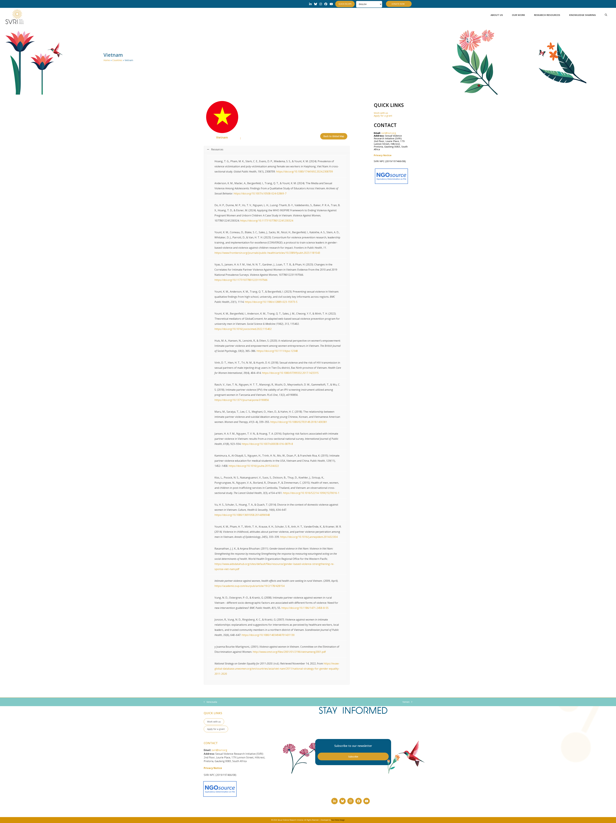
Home (106, 60)
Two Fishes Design (338, 820)
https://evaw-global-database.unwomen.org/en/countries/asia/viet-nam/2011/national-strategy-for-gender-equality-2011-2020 (276, 669)
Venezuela (210, 702)
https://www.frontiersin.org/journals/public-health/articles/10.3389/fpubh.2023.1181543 (267, 253)
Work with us (381, 112)
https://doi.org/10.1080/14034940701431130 (268, 635)
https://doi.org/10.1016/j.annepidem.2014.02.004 (309, 537)
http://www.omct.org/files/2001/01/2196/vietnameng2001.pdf (289, 652)
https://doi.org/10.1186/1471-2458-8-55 (305, 608)
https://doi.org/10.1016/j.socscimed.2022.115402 (243, 329)
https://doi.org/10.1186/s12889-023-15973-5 (271, 302)
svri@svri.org (388, 132)
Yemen (406, 702)
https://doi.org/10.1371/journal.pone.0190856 (241, 400)
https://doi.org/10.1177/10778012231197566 (240, 280)
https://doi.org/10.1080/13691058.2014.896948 (242, 515)
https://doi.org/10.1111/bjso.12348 (277, 351)
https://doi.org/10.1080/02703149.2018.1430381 (298, 422)
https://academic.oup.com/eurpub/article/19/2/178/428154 (249, 586)
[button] (606, 15)
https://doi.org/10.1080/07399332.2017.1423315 (290, 373)
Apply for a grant (383, 115)
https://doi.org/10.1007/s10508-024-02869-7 (260, 193)
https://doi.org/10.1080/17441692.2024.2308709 (304, 171)
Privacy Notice (382, 155)
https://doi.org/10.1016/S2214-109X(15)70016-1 (311, 493)
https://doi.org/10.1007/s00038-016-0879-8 (267, 444)
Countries (117, 60)
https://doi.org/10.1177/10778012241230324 (266, 220)
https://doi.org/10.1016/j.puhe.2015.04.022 (254, 466)
